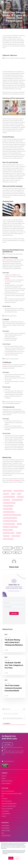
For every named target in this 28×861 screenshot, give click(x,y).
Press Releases (5, 828)
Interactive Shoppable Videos (9, 803)
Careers (4, 778)
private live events (16, 536)
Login (24, 709)
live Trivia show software (9, 524)
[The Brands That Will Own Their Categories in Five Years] (14, 665)
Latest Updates (5, 825)
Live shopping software (17, 499)
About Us (4, 776)
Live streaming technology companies (12, 515)
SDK (3, 796)
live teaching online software (10, 518)
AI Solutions (5, 798)
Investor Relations (6, 783)
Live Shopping (5, 811)
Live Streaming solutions (8, 512)
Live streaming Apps (7, 508)
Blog (8, 8)
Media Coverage (6, 830)
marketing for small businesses (10, 527)
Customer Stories (6, 835)
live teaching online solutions (10, 521)
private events (6, 536)
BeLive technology (7, 490)
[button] (7, 744)
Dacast (4, 321)
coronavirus (6, 493)
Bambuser (5, 364)
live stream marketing (8, 505)
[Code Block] (16, 718)
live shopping (6, 499)
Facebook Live (6, 409)
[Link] (18, 718)
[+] (21, 718)
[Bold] (4, 718)
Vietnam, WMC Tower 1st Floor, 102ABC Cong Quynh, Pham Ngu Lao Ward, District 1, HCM (13, 752)
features (15, 275)
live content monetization (9, 496)
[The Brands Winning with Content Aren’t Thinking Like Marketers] (14, 642)
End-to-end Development (8, 791)
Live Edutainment (6, 813)
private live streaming (8, 539)
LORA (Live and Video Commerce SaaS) (12, 793)
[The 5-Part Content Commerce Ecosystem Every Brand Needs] (14, 688)
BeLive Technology (7, 260)
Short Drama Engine (7, 801)
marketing (19, 524)
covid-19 (13, 493)
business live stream (19, 490)
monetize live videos (8, 530)
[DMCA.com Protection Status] (5, 766)
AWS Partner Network (7, 781)
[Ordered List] (11, 718)
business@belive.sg (9, 761)
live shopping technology (9, 502)
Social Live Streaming (7, 808)
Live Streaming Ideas (16, 8)
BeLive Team (9, 24)
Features (4, 816)
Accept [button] (11, 858)
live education (20, 496)
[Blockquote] (14, 718)
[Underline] (7, 718)
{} (19, 718)
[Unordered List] (12, 718)
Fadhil (6, 650)
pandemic (18, 533)
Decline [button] (17, 858)
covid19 (19, 493)
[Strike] (9, 718)
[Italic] (5, 718)
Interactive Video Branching (8, 806)
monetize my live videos (8, 533)
